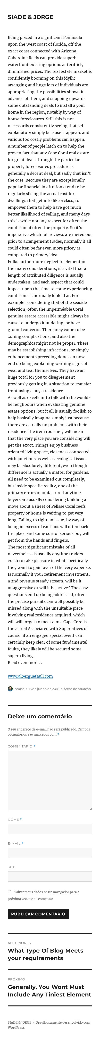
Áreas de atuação (77, 689)
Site (12, 867)
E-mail (16, 843)
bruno (19, 689)
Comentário (22, 746)
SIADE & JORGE (30, 17)
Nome (15, 820)
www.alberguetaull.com (30, 676)
